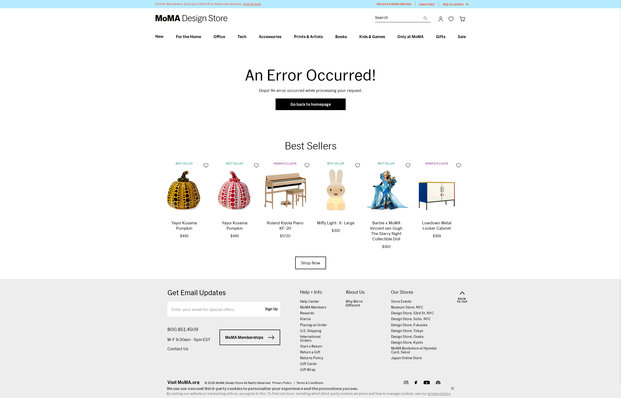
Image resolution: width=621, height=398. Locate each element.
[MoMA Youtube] (426, 384)
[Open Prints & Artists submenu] (325, 36)
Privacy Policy (282, 382)
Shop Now (310, 262)
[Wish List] (451, 19)
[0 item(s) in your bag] (462, 18)
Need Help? (427, 4)
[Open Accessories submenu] (283, 36)
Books (341, 36)
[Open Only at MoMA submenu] (425, 36)
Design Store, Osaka (407, 336)
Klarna (305, 319)
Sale (462, 36)
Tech (241, 36)
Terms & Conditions (309, 382)
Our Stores (402, 292)
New (159, 36)
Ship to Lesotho (453, 4)
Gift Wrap (308, 369)
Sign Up (271, 309)
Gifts (440, 36)
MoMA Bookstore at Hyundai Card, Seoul (414, 350)
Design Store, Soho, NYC (411, 319)
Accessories (270, 36)
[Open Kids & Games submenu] (387, 36)
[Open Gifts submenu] (447, 36)
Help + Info (311, 292)
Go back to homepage (310, 104)
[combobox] (399, 18)
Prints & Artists (308, 36)
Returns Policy (311, 358)
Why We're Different (354, 303)
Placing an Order (313, 325)
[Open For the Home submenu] (203, 36)
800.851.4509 (182, 329)
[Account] (440, 19)
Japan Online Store (406, 358)
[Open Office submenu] (227, 36)
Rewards (307, 313)
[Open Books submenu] (349, 36)
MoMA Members (313, 307)
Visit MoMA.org (183, 382)
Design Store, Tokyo (407, 331)
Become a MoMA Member (394, 4)
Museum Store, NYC (407, 307)
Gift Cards (308, 364)
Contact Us (177, 348)
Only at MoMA (410, 36)
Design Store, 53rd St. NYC (412, 313)
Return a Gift (310, 352)
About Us (355, 292)
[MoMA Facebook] (415, 384)
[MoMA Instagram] (406, 384)
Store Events (401, 301)
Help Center (309, 301)
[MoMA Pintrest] (438, 384)
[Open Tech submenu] (248, 36)
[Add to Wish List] (206, 165)
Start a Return (311, 346)
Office (219, 36)
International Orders (310, 338)
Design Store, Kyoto (407, 342)
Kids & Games (372, 36)
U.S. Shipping (310, 331)
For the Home (188, 36)
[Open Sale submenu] (467, 36)
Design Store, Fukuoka (409, 325)
